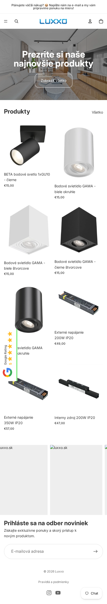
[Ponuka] (5, 21)
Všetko (97, 112)
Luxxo (59, 571)
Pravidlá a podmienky (53, 582)
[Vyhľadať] (16, 21)
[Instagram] (49, 593)
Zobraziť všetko (53, 80)
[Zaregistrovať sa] (95, 551)
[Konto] (90, 21)
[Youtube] (58, 593)
